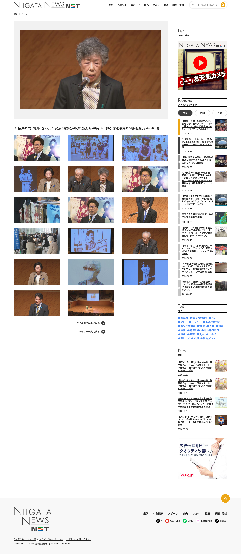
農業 (192, 334)
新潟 (196, 338)
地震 (221, 326)
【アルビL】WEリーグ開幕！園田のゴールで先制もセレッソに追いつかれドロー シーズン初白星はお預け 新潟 (196, 420)
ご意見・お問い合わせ (78, 539)
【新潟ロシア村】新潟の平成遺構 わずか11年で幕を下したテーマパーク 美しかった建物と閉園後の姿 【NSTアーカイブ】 (197, 231)
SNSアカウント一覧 (25, 539)
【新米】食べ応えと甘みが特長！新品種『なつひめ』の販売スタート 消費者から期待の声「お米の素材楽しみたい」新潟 (195, 366)
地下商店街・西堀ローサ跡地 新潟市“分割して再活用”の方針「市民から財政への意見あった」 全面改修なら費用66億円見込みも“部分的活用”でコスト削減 (197, 179)
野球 (202, 326)
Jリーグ (185, 338)
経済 (166, 5)
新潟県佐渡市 (213, 322)
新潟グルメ (209, 338)
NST (214, 317)
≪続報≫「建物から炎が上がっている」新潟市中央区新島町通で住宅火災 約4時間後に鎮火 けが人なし (197, 285)
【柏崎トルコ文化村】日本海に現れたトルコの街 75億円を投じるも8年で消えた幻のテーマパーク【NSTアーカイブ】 (197, 200)
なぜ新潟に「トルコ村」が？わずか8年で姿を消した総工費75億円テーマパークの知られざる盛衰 (197, 143)
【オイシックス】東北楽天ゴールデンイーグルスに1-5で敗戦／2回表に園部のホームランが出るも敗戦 (197, 249)
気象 (183, 334)
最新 (111, 5)
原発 (183, 330)
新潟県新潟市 (199, 317)
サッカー (196, 322)
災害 (201, 334)
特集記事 (122, 5)
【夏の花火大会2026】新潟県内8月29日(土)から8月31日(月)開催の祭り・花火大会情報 (197, 160)
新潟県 (184, 317)
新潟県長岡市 (211, 330)
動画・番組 (178, 5)
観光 (146, 5)
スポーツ (135, 5)
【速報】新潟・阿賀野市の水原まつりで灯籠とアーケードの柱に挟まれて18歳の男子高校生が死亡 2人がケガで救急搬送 (197, 125)
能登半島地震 (188, 326)
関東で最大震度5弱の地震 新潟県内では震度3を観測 (197, 215)
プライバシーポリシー (51, 539)
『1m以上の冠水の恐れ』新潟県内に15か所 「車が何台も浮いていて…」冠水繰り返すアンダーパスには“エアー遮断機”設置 (197, 267)
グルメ (156, 5)
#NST (184, 322)
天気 (211, 326)
